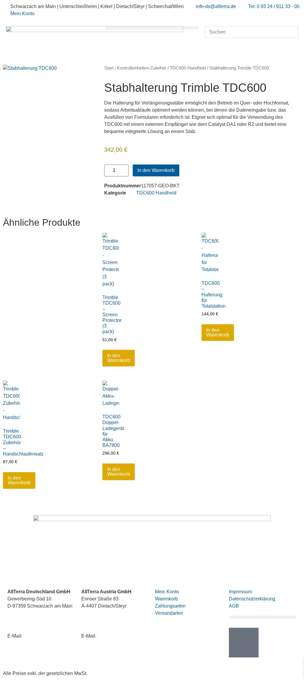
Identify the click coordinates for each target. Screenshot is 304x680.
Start (108, 68)
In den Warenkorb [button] (118, 358)
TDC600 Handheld (188, 68)
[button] (152, 27)
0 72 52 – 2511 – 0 (118, 617)
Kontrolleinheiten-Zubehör (141, 68)
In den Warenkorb (156, 170)
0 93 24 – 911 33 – (38, 624)
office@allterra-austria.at (123, 635)
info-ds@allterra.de (43, 635)
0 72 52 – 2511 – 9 (111, 624)
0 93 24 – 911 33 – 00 (48, 617)
